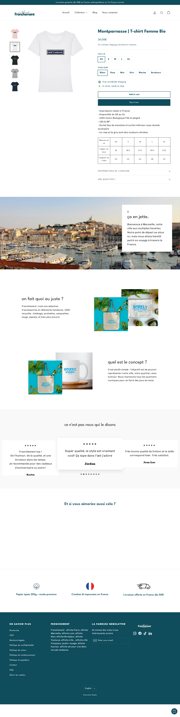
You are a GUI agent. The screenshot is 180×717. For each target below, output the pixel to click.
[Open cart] (174, 711)
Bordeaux (156, 73)
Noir (122, 73)
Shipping (113, 45)
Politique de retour (18, 650)
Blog (95, 12)
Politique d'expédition (19, 660)
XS (101, 59)
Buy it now (134, 102)
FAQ (11, 670)
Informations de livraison (114, 171)
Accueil (65, 12)
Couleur (103, 67)
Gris (132, 73)
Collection (80, 12)
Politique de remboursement (22, 655)
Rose (112, 73)
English (88, 688)
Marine (142, 73)
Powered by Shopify (90, 695)
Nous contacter (110, 12)
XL (128, 59)
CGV (12, 635)
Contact (13, 665)
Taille (101, 54)
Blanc (102, 73)
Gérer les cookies (17, 675)
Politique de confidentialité (22, 645)
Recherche (14, 630)
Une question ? (107, 179)
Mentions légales (17, 640)
